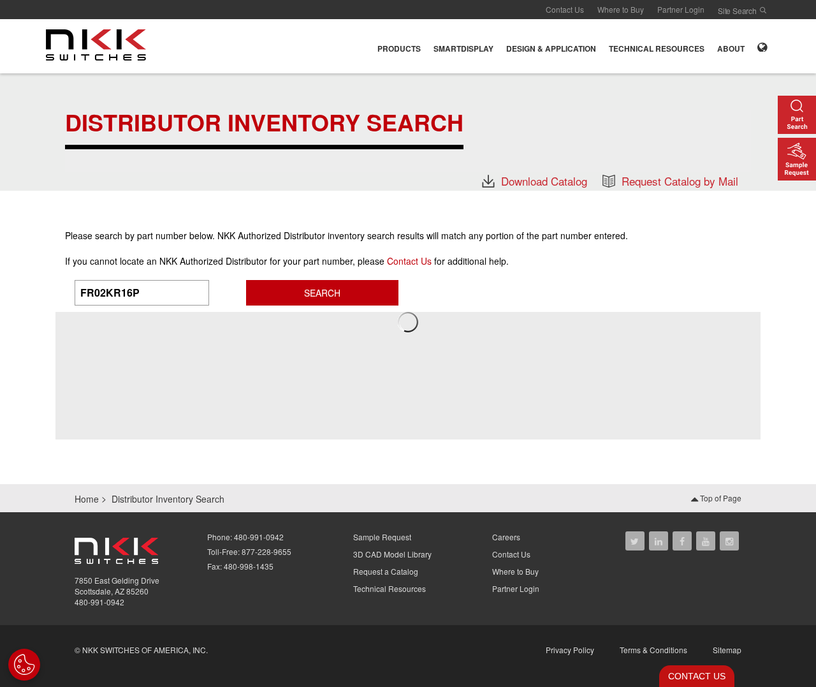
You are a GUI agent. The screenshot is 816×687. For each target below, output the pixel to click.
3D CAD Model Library (392, 554)
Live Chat (693, 676)
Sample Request (382, 536)
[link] (100, 44)
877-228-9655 (266, 551)
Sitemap (727, 649)
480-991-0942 (99, 601)
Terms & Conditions (653, 649)
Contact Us (565, 9)
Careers (506, 536)
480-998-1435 (248, 566)
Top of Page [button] (719, 497)
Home (87, 498)
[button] (399, 46)
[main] (408, 131)
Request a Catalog (385, 571)
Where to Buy (620, 9)
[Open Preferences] (24, 665)
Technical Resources (389, 588)
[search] (763, 10)
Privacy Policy (570, 649)
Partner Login (680, 9)
